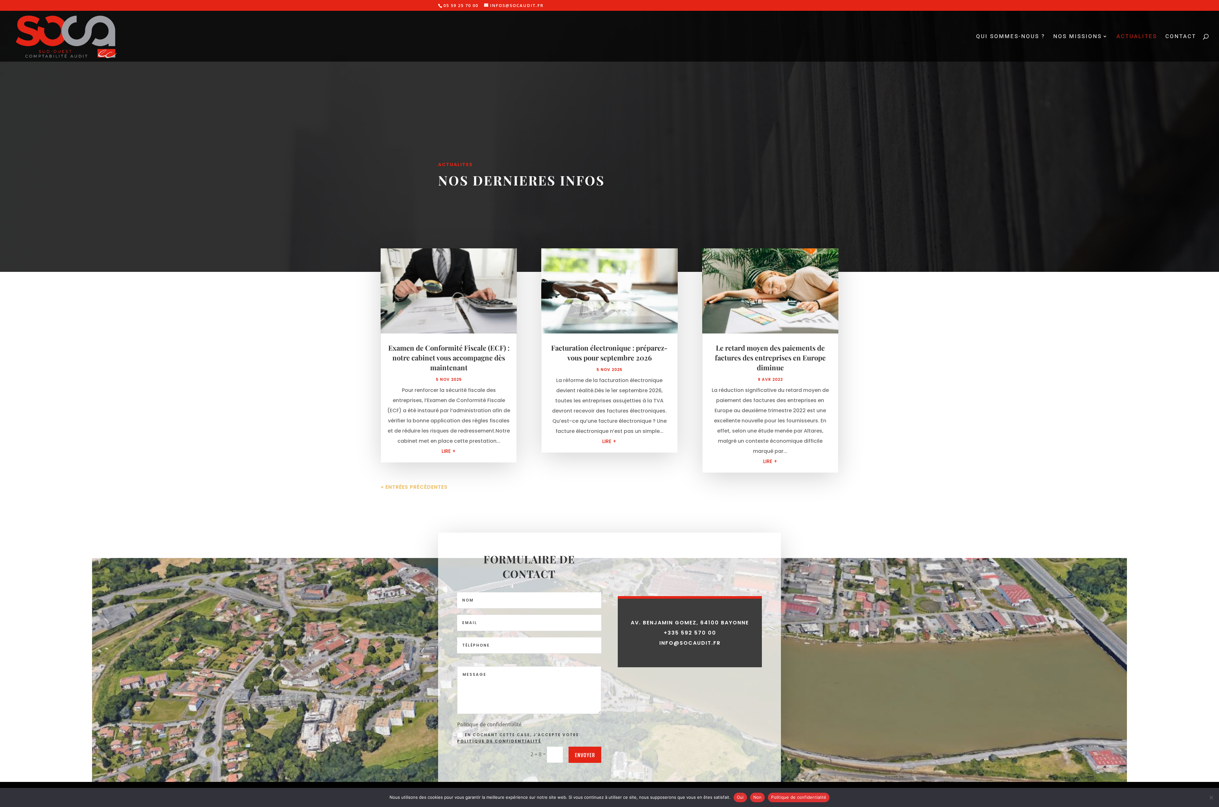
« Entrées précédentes (414, 487)
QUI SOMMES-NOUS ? (1010, 36)
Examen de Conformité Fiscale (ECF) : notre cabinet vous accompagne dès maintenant (449, 357)
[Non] (1211, 797)
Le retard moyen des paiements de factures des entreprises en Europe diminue (770, 357)
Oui (740, 797)
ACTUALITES (1136, 36)
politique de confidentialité (499, 741)
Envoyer (585, 755)
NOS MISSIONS (1077, 36)
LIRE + (449, 451)
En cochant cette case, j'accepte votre (518, 738)
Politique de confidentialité (798, 797)
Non (757, 797)
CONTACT (1180, 36)
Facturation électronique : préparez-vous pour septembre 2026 (609, 352)
